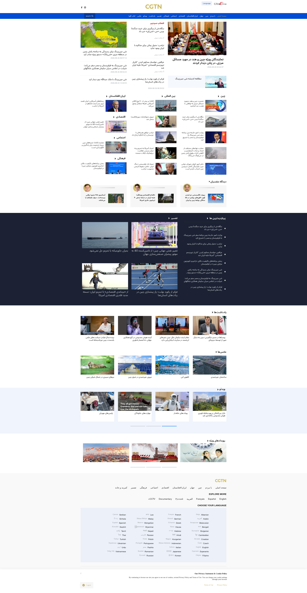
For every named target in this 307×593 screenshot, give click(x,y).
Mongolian (146, 523)
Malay (145, 519)
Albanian (202, 515)
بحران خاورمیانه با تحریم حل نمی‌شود (108, 250)
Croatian (201, 539)
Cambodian (202, 535)
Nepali (148, 531)
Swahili (119, 527)
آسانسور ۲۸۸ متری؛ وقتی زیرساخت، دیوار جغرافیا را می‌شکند (95, 197)
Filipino (202, 555)
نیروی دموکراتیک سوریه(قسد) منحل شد (142, 118)
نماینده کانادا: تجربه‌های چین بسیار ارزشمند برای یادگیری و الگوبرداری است (93, 145)
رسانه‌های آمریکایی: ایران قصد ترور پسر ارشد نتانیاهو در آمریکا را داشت (92, 103)
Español (212, 499)
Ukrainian (117, 543)
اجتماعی (154, 487)
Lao (150, 515)
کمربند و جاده (121, 487)
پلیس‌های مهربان (106, 413)
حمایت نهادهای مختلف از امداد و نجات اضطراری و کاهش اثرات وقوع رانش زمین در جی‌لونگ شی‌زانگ (192, 152)
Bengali (203, 527)
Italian (175, 547)
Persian (147, 535)
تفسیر (133, 487)
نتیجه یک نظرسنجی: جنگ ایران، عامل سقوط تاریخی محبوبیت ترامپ (144, 166)
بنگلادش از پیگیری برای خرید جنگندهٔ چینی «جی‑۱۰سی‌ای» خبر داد (193, 119)
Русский (179, 499)
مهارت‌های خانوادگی (142, 413)
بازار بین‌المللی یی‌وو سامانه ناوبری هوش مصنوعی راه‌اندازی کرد (211, 414)
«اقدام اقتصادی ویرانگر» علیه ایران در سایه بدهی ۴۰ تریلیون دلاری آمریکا (144, 197)
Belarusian (199, 523)
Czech (203, 543)
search (88, 16)
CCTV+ (151, 499)
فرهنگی (143, 487)
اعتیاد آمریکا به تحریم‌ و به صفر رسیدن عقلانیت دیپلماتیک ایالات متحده (144, 150)
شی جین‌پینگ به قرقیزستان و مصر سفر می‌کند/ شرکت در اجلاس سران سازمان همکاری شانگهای (203, 280)
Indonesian (170, 543)
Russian (146, 555)
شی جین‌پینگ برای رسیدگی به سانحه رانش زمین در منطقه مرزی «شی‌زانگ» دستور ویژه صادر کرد (204, 271)
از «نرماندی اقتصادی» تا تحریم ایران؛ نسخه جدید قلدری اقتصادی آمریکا (105, 293)
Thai (122, 535)
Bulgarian (200, 531)
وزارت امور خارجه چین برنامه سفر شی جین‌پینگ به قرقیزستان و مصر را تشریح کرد (193, 136)
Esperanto (200, 551)
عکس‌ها (222, 352)
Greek (174, 523)
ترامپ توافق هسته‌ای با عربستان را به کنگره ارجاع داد (143, 133)
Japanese (173, 551)
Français (200, 499)
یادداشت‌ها (220, 312)
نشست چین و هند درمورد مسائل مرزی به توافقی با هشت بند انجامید (194, 103)
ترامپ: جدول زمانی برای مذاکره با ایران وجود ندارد (204, 245)
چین (200, 487)
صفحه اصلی (220, 487)
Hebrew (175, 531)
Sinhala (120, 519)
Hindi (176, 535)
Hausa (175, 527)
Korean (175, 555)
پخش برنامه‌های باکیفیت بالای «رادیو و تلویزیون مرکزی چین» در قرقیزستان (92, 165)
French (174, 515)
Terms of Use (208, 585)
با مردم (208, 487)
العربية (190, 499)
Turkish (120, 539)
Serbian (119, 515)
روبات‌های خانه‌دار (181, 413)
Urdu (122, 547)
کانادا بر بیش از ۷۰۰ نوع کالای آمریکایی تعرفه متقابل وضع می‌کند (143, 103)
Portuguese (145, 543)
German (174, 519)
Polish (148, 539)
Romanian (146, 551)
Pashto (148, 547)
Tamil (121, 531)
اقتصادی (165, 487)
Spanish (119, 523)
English (222, 499)
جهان (192, 487)
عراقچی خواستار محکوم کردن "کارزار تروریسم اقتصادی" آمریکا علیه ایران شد (204, 254)
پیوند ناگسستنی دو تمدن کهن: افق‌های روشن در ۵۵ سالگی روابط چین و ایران (195, 197)
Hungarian (173, 539)
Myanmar (144, 527)
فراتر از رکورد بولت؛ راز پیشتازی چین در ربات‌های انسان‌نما (206, 288)
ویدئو (222, 389)
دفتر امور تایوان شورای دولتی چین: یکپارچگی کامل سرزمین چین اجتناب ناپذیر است (192, 166)
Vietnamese (116, 551)
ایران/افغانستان (179, 487)
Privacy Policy (222, 585)
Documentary (165, 499)
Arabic (203, 519)
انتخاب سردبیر (157, 23)
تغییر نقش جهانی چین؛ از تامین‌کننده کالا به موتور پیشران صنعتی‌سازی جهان (93, 124)
